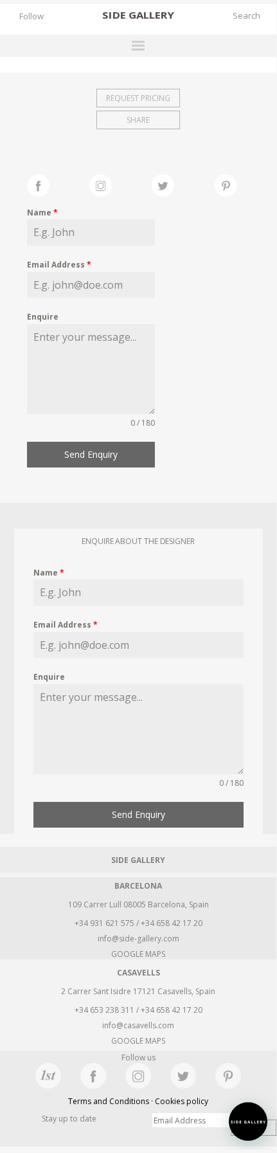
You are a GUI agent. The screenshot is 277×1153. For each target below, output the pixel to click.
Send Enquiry (91, 454)
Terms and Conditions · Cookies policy (138, 1101)
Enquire (42, 316)
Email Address (59, 264)
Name (42, 212)
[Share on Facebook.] (58, 184)
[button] (248, 1121)
